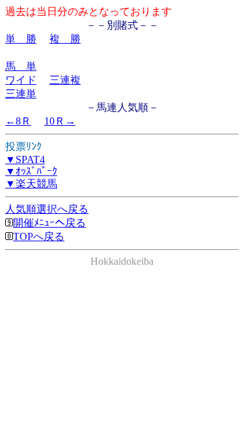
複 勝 (65, 38)
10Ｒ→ (59, 121)
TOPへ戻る (38, 236)
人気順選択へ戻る (46, 209)
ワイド (20, 79)
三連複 (65, 79)
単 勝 (20, 38)
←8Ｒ (18, 121)
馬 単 (20, 66)
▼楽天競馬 (31, 183)
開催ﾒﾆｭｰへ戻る (49, 222)
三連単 (20, 93)
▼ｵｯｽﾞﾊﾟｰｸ (31, 171)
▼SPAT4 (25, 159)
